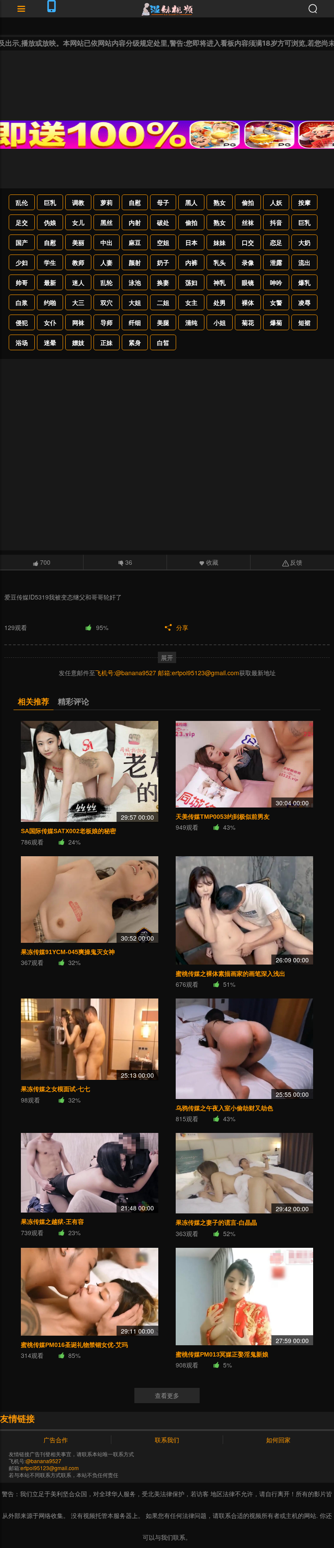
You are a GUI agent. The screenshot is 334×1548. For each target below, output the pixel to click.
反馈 (296, 562)
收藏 (212, 562)
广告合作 (55, 1439)
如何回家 (278, 1439)
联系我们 (167, 1439)
